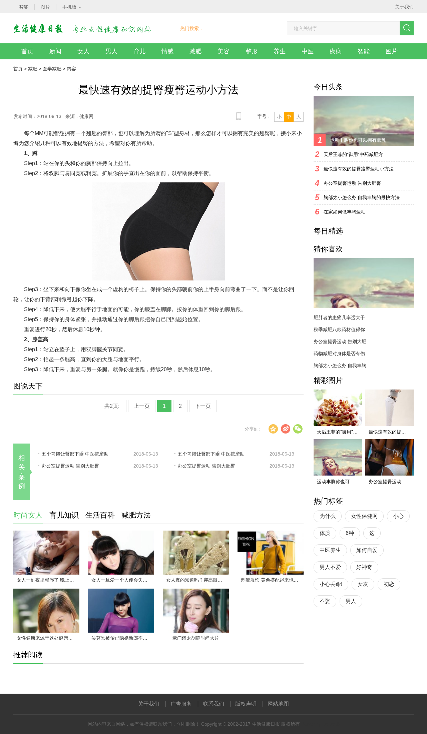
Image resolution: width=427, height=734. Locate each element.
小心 (398, 516)
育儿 (139, 51)
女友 (363, 584)
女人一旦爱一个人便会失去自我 (122, 580)
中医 (308, 51)
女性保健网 (364, 516)
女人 (83, 51)
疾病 (336, 51)
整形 (252, 51)
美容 (224, 51)
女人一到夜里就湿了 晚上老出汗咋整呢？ (48, 580)
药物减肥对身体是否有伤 (339, 353)
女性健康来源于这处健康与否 (47, 638)
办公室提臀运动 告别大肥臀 (70, 466)
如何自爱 (367, 550)
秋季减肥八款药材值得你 (339, 329)
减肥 (195, 51)
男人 (111, 51)
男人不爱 (330, 567)
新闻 (55, 51)
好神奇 (364, 567)
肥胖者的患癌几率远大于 (339, 317)
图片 (392, 51)
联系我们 (213, 704)
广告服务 (181, 704)
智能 (364, 51)
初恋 (389, 584)
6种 (350, 533)
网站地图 (278, 704)
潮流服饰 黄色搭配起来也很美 (272, 580)
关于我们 (404, 6)
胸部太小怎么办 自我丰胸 (340, 365)
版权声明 (246, 704)
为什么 (328, 516)
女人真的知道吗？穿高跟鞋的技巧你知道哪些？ (197, 580)
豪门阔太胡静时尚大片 (195, 638)
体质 (325, 533)
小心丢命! (331, 584)
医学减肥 (52, 68)
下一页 (203, 406)
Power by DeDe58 (320, 724)
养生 (280, 51)
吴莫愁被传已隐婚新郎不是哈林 (122, 638)
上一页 (142, 406)
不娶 (325, 601)
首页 (27, 51)
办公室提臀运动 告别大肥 (340, 341)
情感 (167, 51)
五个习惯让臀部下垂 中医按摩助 (75, 454)
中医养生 (330, 550)
